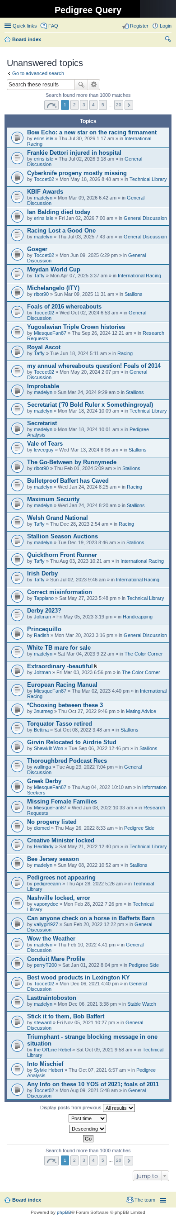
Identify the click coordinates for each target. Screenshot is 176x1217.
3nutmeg (43, 711)
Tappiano (44, 598)
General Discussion (145, 218)
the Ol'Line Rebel (52, 1049)
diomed (42, 828)
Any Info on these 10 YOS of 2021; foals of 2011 (93, 1084)
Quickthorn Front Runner (62, 554)
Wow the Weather (51, 938)
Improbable (43, 386)
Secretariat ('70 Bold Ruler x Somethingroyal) (90, 404)
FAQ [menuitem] (53, 26)
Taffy (39, 275)
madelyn (43, 197)
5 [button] (103, 104)
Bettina (41, 729)
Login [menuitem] (165, 26)
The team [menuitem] (144, 1200)
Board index (26, 1200)
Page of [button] (51, 105)
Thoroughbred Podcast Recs (67, 760)
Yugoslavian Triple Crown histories (76, 326)
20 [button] (118, 104)
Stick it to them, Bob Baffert (65, 1016)
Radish (41, 635)
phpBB (64, 1212)
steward (42, 1022)
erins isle (43, 138)
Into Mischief (45, 1063)
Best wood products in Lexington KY (78, 977)
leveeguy (44, 449)
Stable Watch (141, 1004)
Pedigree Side (139, 828)
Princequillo (44, 629)
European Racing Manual (62, 684)
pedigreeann (47, 883)
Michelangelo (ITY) (53, 288)
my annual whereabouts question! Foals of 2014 (94, 365)
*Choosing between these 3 (65, 705)
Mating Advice (141, 711)
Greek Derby (44, 781)
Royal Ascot (43, 347)
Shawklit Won (48, 748)
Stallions (134, 294)
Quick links (25, 26)
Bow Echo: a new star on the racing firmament (92, 132)
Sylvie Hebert (48, 1070)
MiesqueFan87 (50, 333)
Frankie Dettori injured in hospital (74, 152)
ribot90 (41, 294)
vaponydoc (46, 904)
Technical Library (148, 179)
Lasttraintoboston (51, 997)
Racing (125, 353)
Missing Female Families (62, 801)
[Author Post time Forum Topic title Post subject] (88, 1118)
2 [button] (74, 104)
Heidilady (44, 846)
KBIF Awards (45, 191)
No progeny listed (52, 821)
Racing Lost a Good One (61, 230)
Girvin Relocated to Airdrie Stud (71, 742)
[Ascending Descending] (88, 1129)
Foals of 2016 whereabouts (64, 306)
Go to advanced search (38, 73)
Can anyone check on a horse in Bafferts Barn (91, 918)
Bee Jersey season (53, 859)
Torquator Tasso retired (59, 723)
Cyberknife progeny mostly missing (77, 173)
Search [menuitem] (167, 40)
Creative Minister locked (60, 840)
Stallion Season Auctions (62, 536)
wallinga (42, 767)
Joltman (42, 616)
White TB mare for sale (59, 647)
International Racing (139, 275)
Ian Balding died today (58, 212)
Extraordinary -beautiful (60, 666)
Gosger (37, 249)
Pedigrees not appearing (61, 877)
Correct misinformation (59, 592)
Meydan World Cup (53, 269)
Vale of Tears (45, 443)
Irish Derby (42, 573)
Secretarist (42, 423)
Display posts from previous (71, 1107)
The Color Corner (144, 653)
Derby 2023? (44, 610)
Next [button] (129, 105)
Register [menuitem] (139, 26)
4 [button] (93, 104)
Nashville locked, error (58, 897)
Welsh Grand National (57, 517)
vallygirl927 (46, 924)
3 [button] (84, 104)
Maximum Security (53, 499)
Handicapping (138, 616)
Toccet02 (44, 179)
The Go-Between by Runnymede (71, 462)
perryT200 (45, 965)
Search (81, 84)
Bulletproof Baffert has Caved (68, 480)
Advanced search (94, 84)
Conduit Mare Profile (56, 959)
